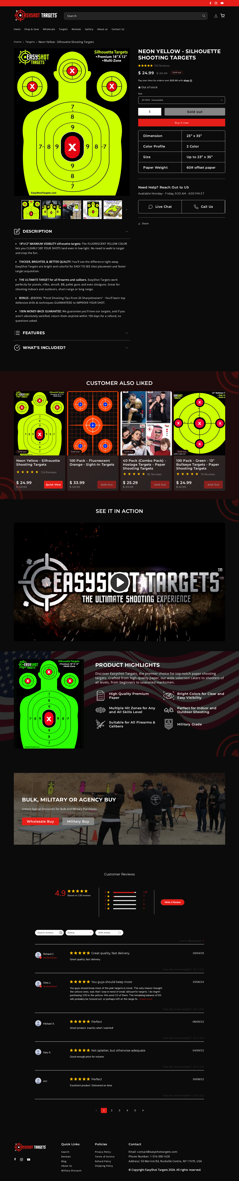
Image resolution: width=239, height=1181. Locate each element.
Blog (63, 1161)
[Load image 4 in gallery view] (92, 209)
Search (65, 1151)
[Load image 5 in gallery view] (112, 209)
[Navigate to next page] (143, 1110)
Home (17, 41)
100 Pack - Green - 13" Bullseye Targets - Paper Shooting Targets (197, 464)
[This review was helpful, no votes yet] (194, 969)
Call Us (207, 207)
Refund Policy (103, 1161)
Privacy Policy (103, 1151)
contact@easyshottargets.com (157, 1152)
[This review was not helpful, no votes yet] (200, 969)
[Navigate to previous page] (96, 1110)
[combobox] (136, 16)
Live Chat (163, 207)
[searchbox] (46, 932)
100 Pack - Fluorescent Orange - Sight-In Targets (92, 462)
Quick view (53, 484)
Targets (30, 41)
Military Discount (71, 1170)
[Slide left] (17, 209)
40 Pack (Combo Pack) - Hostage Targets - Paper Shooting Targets (144, 464)
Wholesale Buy (40, 821)
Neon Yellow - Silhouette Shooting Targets (38, 462)
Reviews (66, 1156)
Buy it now (182, 122)
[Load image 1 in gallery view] (31, 209)
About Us (66, 1165)
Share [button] (145, 223)
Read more (146, 999)
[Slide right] (126, 209)
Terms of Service (105, 1156)
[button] (222, 15)
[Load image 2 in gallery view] (51, 209)
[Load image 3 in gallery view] (72, 209)
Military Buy (78, 821)
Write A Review (173, 902)
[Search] (203, 15)
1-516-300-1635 (160, 1156)
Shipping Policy (104, 1165)
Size (140, 93)
